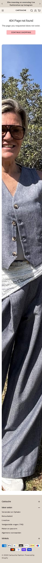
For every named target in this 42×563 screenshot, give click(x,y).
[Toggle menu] (2, 10)
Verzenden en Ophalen (11, 512)
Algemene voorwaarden (11, 533)
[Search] (31, 10)
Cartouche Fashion (16, 555)
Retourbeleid (7, 516)
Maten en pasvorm (9, 528)
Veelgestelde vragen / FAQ (12, 524)
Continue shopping (21, 32)
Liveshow (5, 520)
